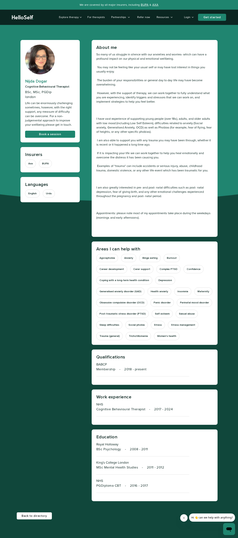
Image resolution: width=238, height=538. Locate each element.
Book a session (50, 134)
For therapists (96, 17)
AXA (155, 5)
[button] (69, 17)
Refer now (143, 17)
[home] (23, 17)
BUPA (145, 5)
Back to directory (34, 515)
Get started (212, 17)
